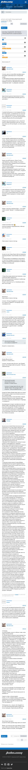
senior (8, 312)
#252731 (24, 338)
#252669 (24, 274)
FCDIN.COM (6, 2)
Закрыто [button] (4, 27)
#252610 (24, 136)
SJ (7, 133)
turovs (8, 249)
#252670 (24, 294)
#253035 (24, 377)
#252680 (24, 315)
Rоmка (8, 602)
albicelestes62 (10, 69)
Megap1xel (9, 91)
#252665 (24, 239)
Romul (8, 236)
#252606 (24, 110)
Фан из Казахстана (11, 374)
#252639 (24, 158)
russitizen (9, 107)
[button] (18, 740)
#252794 (24, 357)
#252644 (24, 187)
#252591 (24, 94)
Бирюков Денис (9, 768)
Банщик (8, 421)
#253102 (24, 605)
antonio (8, 219)
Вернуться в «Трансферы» (8, 744)
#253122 (24, 628)
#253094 (24, 424)
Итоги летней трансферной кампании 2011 (11, 20)
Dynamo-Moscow (10, 335)
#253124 (24, 719)
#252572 (24, 72)
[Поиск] (12, 24)
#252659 (24, 222)
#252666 (24, 252)
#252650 (24, 206)
